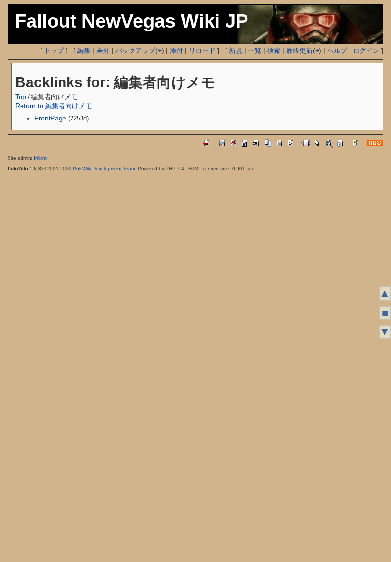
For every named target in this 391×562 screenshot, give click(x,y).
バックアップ (135, 50)
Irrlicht (40, 158)
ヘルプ (337, 50)
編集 (84, 50)
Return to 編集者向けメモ (53, 106)
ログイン (366, 50)
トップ (54, 50)
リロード (202, 50)
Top (20, 96)
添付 (176, 50)
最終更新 (299, 50)
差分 (103, 50)
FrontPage (50, 118)
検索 (273, 50)
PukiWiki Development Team (104, 168)
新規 (235, 50)
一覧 (254, 50)
